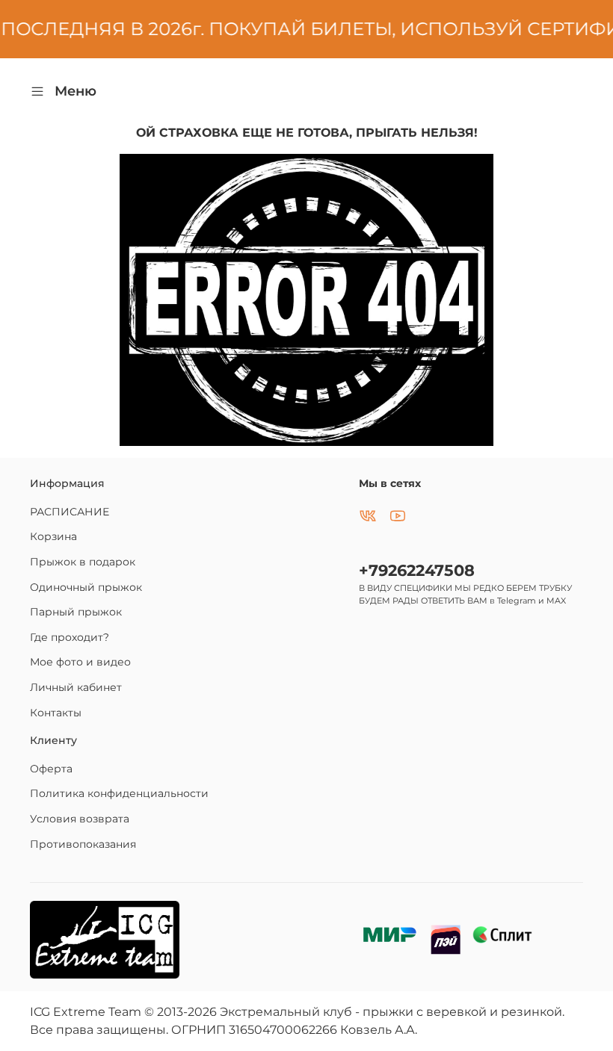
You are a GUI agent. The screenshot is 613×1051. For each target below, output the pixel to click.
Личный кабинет (76, 687)
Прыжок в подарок (82, 561)
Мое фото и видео (80, 662)
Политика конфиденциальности (119, 793)
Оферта (51, 768)
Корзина (53, 536)
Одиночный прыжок (86, 587)
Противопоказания (83, 844)
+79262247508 (417, 570)
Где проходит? (69, 637)
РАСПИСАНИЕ (69, 511)
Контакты (55, 712)
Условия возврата (79, 818)
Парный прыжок (76, 611)
